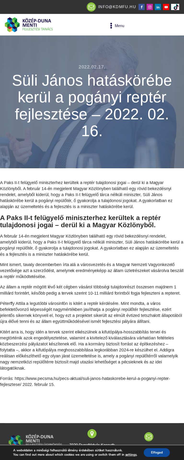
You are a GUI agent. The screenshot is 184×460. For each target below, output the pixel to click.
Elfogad (157, 452)
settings (131, 455)
